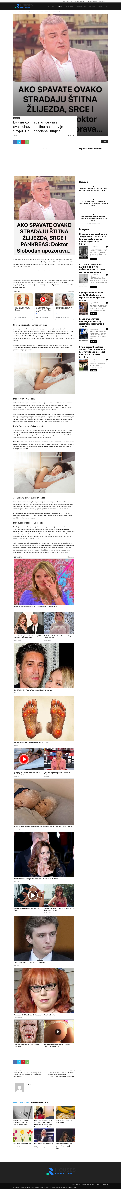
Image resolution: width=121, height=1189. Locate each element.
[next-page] (17, 1152)
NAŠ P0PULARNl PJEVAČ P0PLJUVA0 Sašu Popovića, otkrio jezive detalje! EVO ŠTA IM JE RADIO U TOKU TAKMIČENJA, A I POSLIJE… (61, 1074)
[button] (106, 6)
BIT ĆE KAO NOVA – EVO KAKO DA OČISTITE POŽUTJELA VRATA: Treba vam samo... (93, 203)
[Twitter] (19, 142)
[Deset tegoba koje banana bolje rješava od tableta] (65, 1112)
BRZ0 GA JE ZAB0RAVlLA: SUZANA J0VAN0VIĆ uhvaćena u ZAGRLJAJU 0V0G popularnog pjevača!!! (44, 1145)
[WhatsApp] (27, 142)
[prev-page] (14, 1152)
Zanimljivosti (81, 6)
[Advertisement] (44, 161)
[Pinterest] (23, 142)
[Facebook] (15, 142)
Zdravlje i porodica (95, 6)
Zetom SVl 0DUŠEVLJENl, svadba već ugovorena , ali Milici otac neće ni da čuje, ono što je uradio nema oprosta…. (27, 1074)
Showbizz (69, 6)
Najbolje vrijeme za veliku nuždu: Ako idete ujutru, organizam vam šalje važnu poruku (93, 218)
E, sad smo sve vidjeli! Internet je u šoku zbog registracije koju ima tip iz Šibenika (91, 323)
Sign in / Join (66, 1)
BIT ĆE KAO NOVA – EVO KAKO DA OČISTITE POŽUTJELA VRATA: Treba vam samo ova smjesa (22, 1122)
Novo (54, 6)
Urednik (28, 1085)
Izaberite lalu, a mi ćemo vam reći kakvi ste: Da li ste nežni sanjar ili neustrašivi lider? (22, 1145)
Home (72, 1)
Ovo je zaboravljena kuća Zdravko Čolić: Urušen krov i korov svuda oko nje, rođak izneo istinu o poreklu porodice (92, 352)
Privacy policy (102, 1)
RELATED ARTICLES (21, 1102)
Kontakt (77, 1)
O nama (82, 1)
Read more (93, 259)
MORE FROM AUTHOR (39, 1102)
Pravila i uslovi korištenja (91, 1)
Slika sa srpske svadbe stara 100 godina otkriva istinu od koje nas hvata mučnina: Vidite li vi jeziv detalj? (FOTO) (93, 239)
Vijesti (60, 6)
